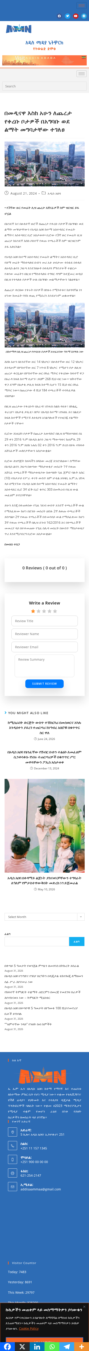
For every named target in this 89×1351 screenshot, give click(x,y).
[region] (44, 1327)
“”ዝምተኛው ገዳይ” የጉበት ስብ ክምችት (28, 1024)
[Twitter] (67, 16)
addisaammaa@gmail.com (41, 1189)
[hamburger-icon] (81, 5)
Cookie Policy (29, 1328)
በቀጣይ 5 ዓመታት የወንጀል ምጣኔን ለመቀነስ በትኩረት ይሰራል (42, 965)
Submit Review (44, 684)
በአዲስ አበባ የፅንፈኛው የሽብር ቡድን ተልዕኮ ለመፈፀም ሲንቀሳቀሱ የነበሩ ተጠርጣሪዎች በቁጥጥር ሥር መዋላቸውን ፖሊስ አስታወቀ (44, 757)
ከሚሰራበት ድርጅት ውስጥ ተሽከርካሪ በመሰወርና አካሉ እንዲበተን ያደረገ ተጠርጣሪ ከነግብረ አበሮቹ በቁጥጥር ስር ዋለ (44, 727)
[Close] (84, 1306)
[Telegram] (84, 16)
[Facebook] (59, 16)
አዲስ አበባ (54, 193)
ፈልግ (7, 934)
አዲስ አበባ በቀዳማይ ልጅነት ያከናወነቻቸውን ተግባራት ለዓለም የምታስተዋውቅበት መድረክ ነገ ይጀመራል (44, 880)
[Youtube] (76, 16)
